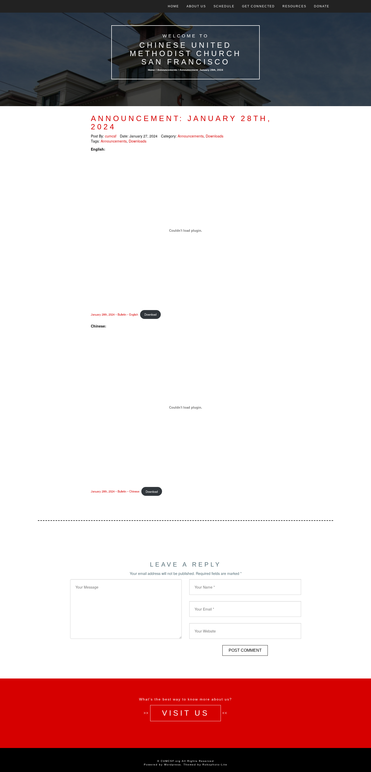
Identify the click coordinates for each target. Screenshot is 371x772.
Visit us (185, 713)
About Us (196, 6)
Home (173, 6)
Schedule (224, 6)
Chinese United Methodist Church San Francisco (186, 53)
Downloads (214, 135)
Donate (321, 6)
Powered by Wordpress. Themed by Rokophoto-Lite (185, 764)
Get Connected (258, 6)
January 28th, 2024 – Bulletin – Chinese (115, 491)
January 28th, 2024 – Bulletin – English (114, 314)
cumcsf (110, 135)
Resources (294, 6)
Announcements (167, 69)
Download (150, 314)
